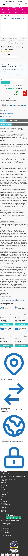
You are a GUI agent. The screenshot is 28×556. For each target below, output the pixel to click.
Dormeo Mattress (22, 300)
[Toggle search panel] (1, 7)
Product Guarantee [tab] (6, 116)
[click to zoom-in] (14, 27)
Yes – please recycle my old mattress (13, 69)
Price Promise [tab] (4, 111)
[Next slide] (23, 27)
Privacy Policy (4, 496)
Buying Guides (4, 483)
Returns (3, 487)
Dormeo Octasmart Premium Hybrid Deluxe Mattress (19, 321)
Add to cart (5, 82)
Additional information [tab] (7, 113)
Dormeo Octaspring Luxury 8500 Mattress (20, 343)
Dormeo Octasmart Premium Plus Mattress (5, 320)
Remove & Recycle (5, 489)
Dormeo (22, 302)
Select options (6, 326)
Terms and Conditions (6, 497)
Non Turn (14, 302)
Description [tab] (4, 110)
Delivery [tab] (3, 114)
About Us (3, 482)
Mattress (10, 15)
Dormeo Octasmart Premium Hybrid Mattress (5, 343)
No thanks (6, 72)
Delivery (3, 485)
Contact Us (3, 480)
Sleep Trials (3, 492)
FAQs (2, 494)
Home (2, 15)
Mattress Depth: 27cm (5, 302)
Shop (6, 15)
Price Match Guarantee (6, 490)
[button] (25, 4)
